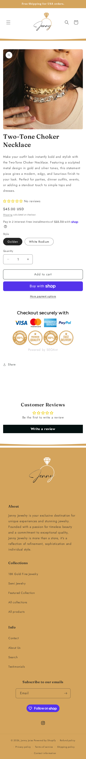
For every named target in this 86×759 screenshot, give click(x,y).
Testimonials (16, 666)
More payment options (43, 296)
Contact (13, 638)
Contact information (45, 753)
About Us (14, 648)
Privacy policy (23, 747)
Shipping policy (66, 747)
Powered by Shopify (45, 740)
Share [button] (12, 364)
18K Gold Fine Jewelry (23, 574)
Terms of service (44, 747)
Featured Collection (21, 593)
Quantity (8, 251)
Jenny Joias (27, 740)
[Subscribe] (65, 693)
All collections (17, 602)
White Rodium (39, 242)
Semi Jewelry (16, 583)
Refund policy (67, 740)
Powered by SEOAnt (43, 349)
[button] (8, 22)
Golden (13, 242)
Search (13, 657)
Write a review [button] (43, 428)
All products (16, 612)
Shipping (8, 214)
